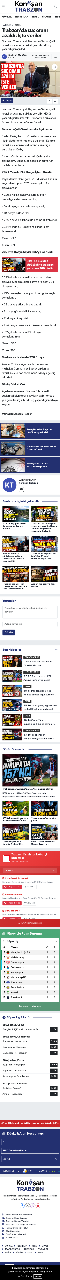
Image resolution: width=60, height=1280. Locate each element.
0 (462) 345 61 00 (13, 903)
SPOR (27, 716)
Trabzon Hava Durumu (16, 1218)
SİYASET (46, 16)
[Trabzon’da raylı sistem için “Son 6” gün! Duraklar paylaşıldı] (44, 544)
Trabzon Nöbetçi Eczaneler (19, 1215)
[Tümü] (56, 650)
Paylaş (9, 100)
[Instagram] (32, 1205)
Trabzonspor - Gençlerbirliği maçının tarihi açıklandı (38, 737)
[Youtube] (38, 1205)
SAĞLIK (8, 1252)
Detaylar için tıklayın (30, 1006)
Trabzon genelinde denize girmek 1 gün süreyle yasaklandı (38, 693)
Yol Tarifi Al (31, 887)
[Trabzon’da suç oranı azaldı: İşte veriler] (30, 79)
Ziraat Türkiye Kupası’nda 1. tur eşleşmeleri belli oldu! (38, 722)
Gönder (9, 632)
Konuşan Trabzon (28, 483)
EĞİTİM (19, 1252)
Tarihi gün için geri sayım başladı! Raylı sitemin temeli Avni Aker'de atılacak (40, 707)
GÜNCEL (7, 16)
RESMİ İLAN (21, 16)
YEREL (35, 16)
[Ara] (55, 7)
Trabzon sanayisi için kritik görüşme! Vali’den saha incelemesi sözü (14, 586)
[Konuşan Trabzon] (9, 485)
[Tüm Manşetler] (56, 749)
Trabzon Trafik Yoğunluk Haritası (21, 1224)
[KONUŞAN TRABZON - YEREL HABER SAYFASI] (28, 6)
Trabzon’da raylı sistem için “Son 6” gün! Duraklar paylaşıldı (43, 556)
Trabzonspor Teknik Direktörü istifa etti (38, 663)
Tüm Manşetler (13, 1231)
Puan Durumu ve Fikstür (17, 1228)
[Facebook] (22, 1205)
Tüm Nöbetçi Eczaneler (31, 923)
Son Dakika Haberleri (16, 1234)
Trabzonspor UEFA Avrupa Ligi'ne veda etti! (37, 678)
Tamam (38, 1276)
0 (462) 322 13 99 (13, 887)
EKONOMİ (29, 1249)
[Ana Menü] (3, 6)
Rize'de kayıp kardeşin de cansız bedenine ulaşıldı (14, 526)
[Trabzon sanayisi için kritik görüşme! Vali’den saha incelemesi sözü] (15, 574)
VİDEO (30, 1252)
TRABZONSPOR (32, 657)
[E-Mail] (21, 489)
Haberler (6, 25)
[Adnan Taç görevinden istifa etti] (44, 574)
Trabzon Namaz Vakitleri (17, 1221)
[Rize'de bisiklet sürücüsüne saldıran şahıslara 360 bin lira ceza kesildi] (15, 544)
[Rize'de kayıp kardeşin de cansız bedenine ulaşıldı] (15, 513)
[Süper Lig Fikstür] (56, 1017)
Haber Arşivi (11, 1238)
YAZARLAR (43, 1249)
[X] (27, 1205)
